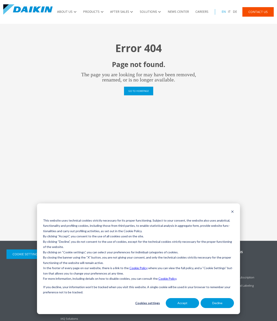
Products (91, 12)
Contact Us (258, 12)
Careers (201, 12)
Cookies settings (147, 303)
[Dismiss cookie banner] (232, 212)
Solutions (148, 12)
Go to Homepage (138, 91)
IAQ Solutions (69, 319)
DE (235, 12)
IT (229, 12)
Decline (217, 303)
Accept (182, 303)
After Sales (119, 12)
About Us (64, 12)
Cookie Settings (26, 254)
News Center (178, 12)
